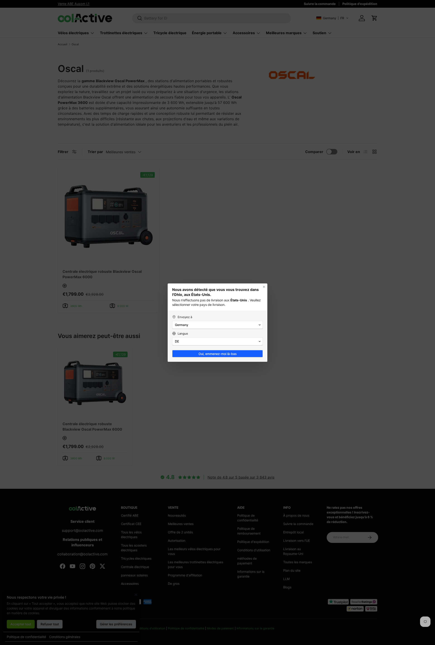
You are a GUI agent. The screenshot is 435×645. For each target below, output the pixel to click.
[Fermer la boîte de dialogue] (263, 286)
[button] (217, 325)
